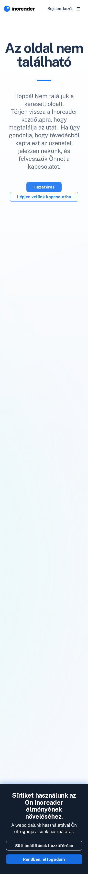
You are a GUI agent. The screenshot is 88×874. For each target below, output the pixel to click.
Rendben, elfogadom (44, 859)
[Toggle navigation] (78, 8)
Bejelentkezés (60, 8)
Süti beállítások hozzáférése (44, 845)
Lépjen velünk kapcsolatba (44, 196)
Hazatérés (44, 187)
